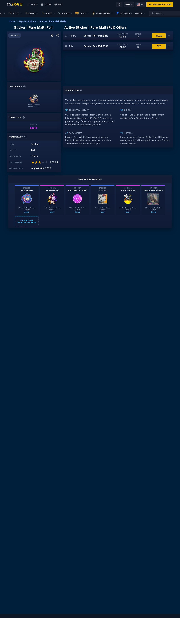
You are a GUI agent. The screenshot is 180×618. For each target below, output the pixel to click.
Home (12, 21)
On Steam (14, 35)
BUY (159, 46)
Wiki (60, 4)
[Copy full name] (52, 35)
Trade (34, 4)
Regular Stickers (27, 21)
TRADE (159, 36)
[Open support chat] (119, 4)
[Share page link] (57, 35)
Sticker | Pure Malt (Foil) (52, 21)
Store (47, 4)
